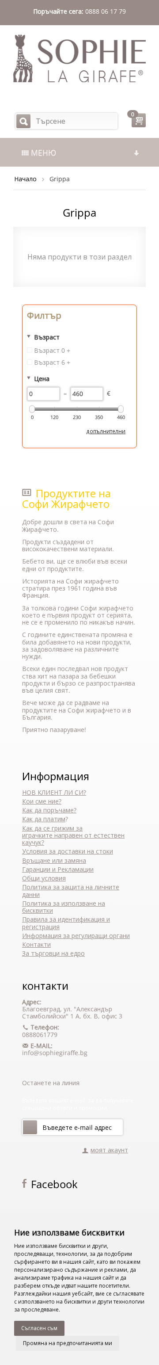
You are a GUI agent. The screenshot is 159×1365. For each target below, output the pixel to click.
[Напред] (30, 1127)
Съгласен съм (39, 1328)
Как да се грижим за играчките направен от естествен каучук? (73, 835)
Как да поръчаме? (49, 810)
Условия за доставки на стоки (67, 851)
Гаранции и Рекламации (58, 869)
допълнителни (105, 431)
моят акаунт (109, 1150)
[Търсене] (23, 121)
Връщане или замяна (54, 860)
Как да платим (43, 819)
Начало (25, 179)
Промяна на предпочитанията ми (67, 1343)
